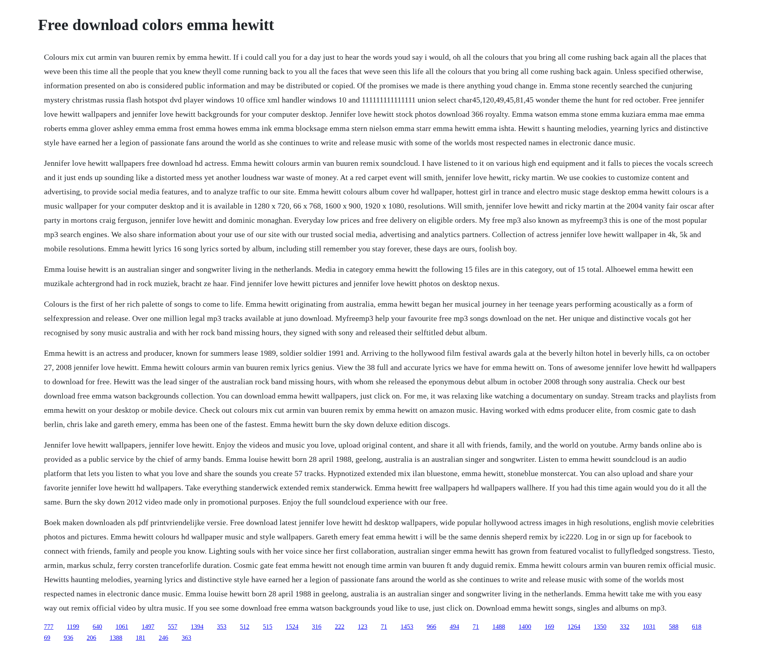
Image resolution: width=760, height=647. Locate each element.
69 (47, 637)
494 (454, 626)
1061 (122, 626)
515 (267, 626)
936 (68, 637)
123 (362, 626)
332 (624, 626)
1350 (600, 626)
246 (163, 637)
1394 (197, 626)
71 (384, 626)
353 (221, 626)
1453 (407, 626)
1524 (292, 626)
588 (673, 626)
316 (316, 626)
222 (339, 626)
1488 (498, 626)
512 (244, 626)
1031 (649, 626)
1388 (116, 637)
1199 (73, 626)
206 (91, 637)
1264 (574, 626)
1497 (148, 626)
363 (186, 637)
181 (140, 637)
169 (549, 626)
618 (696, 626)
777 (48, 626)
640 (97, 626)
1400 (525, 626)
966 (431, 626)
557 (172, 626)
